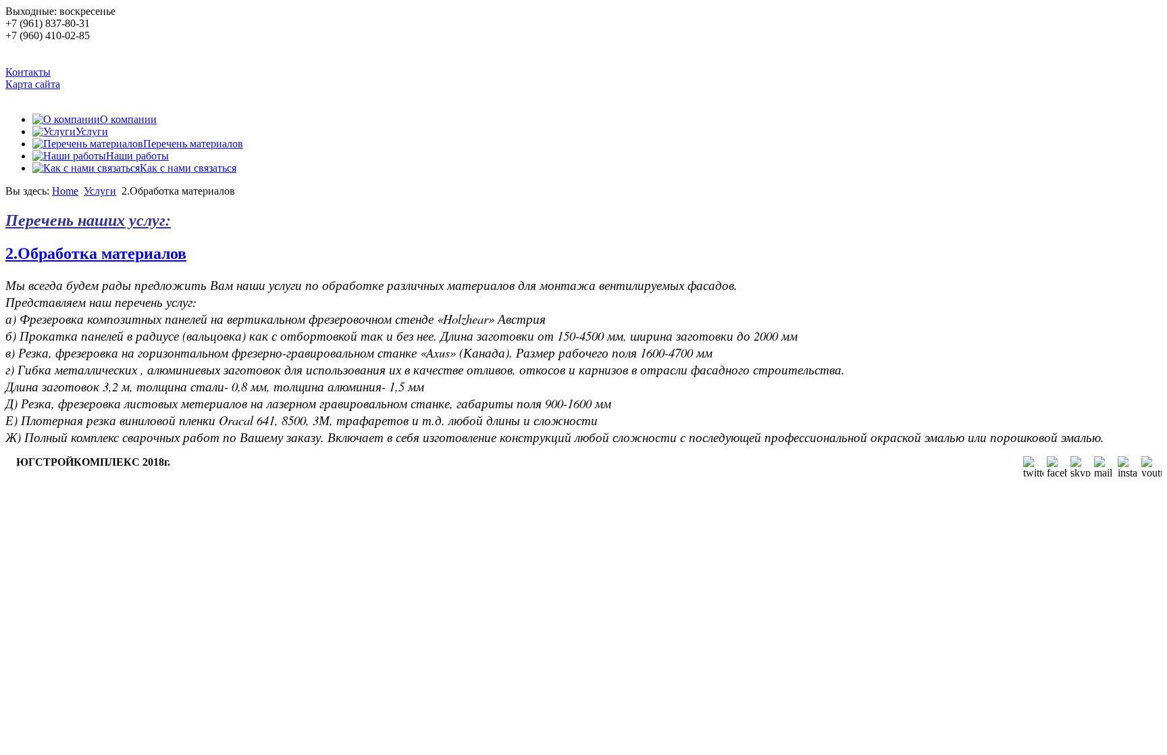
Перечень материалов (193, 143)
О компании (128, 119)
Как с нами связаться (188, 168)
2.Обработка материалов (95, 253)
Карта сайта (32, 84)
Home (65, 191)
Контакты (28, 72)
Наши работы (137, 156)
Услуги (92, 131)
